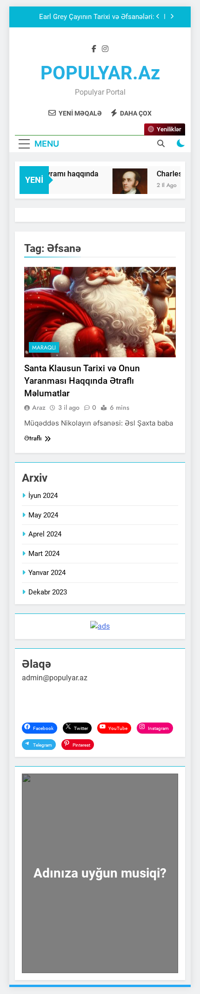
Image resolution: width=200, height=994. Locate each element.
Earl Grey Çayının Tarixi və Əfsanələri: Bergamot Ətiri (96, 17)
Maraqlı (44, 347)
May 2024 (43, 515)
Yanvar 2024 (47, 572)
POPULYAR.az (100, 73)
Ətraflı (33, 438)
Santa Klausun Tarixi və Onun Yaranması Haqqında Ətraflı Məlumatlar (82, 381)
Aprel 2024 (44, 534)
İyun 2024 (43, 495)
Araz (39, 407)
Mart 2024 (44, 553)
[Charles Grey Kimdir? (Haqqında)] (127, 185)
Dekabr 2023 (47, 592)
